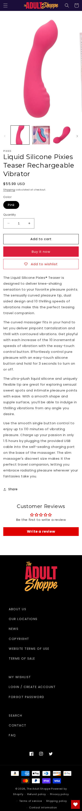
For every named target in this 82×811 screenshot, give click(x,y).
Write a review (41, 531)
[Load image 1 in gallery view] (20, 135)
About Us (17, 609)
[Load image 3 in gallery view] (61, 135)
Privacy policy (59, 794)
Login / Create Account (32, 687)
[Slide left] (5, 136)
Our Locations (23, 619)
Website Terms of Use (29, 648)
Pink (11, 205)
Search (15, 715)
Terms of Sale (22, 658)
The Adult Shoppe (38, 788)
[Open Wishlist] (75, 804)
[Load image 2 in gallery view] (40, 135)
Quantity (9, 215)
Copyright (19, 639)
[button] (5, 5)
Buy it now (41, 251)
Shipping (9, 189)
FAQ (12, 735)
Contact (17, 725)
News (13, 629)
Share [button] (13, 489)
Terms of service (30, 801)
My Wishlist (20, 677)
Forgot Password (26, 697)
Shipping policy (56, 801)
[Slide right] (77, 136)
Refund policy (36, 794)
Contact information (43, 807)
